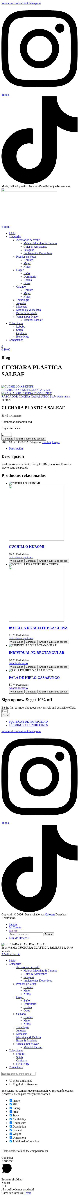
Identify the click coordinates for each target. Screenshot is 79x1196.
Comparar (8, 438)
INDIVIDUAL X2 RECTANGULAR (36, 653)
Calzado (21, 1013)
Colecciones (16, 1050)
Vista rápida (16, 560)
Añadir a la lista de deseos (30, 438)
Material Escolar (33, 1047)
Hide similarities (22, 1080)
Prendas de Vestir (26, 983)
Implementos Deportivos (38, 980)
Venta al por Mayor (27, 1043)
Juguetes (21, 1030)
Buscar (49, 934)
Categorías (15, 963)
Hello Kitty (22, 1063)
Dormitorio (30, 1003)
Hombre (28, 987)
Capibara (21, 1060)
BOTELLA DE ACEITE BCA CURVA (38, 628)
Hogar (56, 442)
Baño (27, 1000)
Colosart (50, 914)
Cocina (46, 442)
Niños (27, 993)
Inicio (12, 960)
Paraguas (29, 977)
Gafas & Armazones (35, 973)
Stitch (19, 1057)
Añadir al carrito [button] (18, 663)
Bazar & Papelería (26, 1040)
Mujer (27, 990)
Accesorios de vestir (28, 967)
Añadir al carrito (10, 954)
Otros (27, 1010)
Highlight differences (25, 1084)
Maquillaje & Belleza (28, 1037)
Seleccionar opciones (21, 557)
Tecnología (22, 1027)
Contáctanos (16, 1067)
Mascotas (21, 1033)
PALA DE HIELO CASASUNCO (34, 678)
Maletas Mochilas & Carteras (40, 970)
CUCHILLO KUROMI (26, 546)
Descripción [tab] (16, 448)
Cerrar (27, 1192)
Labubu (20, 1053)
